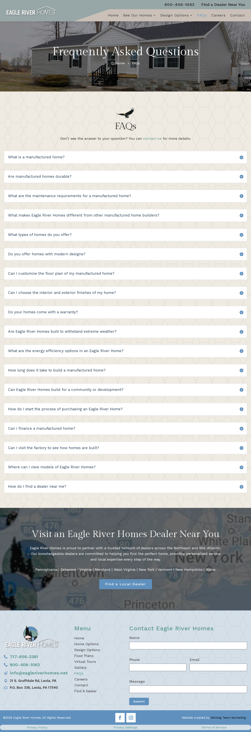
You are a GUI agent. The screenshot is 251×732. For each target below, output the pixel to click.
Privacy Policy (37, 727)
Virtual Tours (85, 662)
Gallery (80, 667)
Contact (237, 15)
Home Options (86, 644)
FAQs (202, 15)
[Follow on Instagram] (131, 717)
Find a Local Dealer (125, 584)
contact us (152, 138)
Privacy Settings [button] (125, 727)
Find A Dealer (85, 691)
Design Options (174, 15)
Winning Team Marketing (228, 717)
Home (113, 15)
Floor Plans (84, 656)
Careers (218, 15)
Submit (139, 701)
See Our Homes (137, 15)
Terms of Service (213, 727)
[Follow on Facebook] (120, 717)
